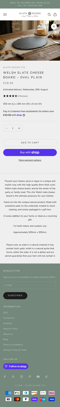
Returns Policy (10, 328)
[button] (30, 96)
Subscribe (15, 295)
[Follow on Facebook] (4, 376)
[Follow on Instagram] (21, 376)
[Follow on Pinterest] (29, 376)
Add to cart (30, 142)
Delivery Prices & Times (15, 350)
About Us (8, 334)
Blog (5, 339)
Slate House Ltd (14, 67)
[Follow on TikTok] (46, 376)
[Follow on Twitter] (13, 376)
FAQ (5, 312)
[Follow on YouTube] (38, 376)
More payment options (30, 160)
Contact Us (8, 317)
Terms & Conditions (13, 344)
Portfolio (7, 323)
